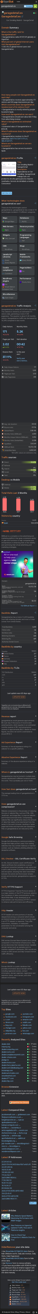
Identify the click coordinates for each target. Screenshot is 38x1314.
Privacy (22, 1312)
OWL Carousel (10, 238)
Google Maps (9, 221)
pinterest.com (10, 1034)
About (28, 1312)
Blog (17, 1312)
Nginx (7, 230)
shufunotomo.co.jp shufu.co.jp (14, 1133)
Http (19, 910)
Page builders (25, 268)
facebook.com (11, 1017)
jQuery (7, 260)
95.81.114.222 (7, 1183)
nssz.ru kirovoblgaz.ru (11, 1146)
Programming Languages (25, 236)
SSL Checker (19, 858)
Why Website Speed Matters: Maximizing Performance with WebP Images (22, 1218)
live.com (26, 1031)
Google (19, 837)
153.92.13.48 (6, 1170)
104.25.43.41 (7, 1193)
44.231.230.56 (7, 1167)
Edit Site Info (7, 193)
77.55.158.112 (6, 1180)
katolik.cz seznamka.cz (11, 1128)
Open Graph (9, 298)
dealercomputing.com (10, 1049)
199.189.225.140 (8, 1172)
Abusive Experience (19, 757)
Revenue (19, 716)
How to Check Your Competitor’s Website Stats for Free (23, 1237)
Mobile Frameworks (25, 256)
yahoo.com (27, 1028)
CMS (5, 246)
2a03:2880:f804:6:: (9, 1178)
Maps (5, 218)
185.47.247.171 (6, 141)
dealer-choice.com (9, 1057)
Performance (25, 279)
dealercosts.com (8, 1052)
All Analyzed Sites (8, 1312)
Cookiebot (8, 274)
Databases (24, 218)
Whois (19, 962)
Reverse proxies (27, 227)
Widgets (6, 235)
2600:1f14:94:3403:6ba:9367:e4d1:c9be (17, 1164)
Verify (19, 887)
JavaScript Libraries (7, 256)
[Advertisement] (19, 73)
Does (19, 805)
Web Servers (8, 227)
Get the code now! (19, 1282)
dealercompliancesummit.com (13, 1055)
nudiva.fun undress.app (11, 1136)
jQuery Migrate (10, 263)
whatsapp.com (28, 1034)
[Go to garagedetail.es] (22, 16)
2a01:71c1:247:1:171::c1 (18, 139)
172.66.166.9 (6, 1175)
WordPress (8, 249)
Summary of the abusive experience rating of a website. (18, 762)
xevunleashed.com (9, 1076)
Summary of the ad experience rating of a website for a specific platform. (16, 748)
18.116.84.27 (6, 1186)
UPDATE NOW (19, 697)
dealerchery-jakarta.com (11, 1065)
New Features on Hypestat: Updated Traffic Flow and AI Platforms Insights (21, 1227)
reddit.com (27, 1022)
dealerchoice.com (8, 1063)
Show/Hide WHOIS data (15, 1258)
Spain (6, 523)
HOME (18, 1)
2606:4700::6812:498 (10, 1196)
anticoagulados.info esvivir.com (15, 1130)
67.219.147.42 (7, 1162)
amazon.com (27, 1020)
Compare (29, 6)
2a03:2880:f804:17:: (9, 1199)
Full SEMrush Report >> (29, 606)
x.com (7, 1020)
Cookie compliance (8, 269)
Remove (9, 1263)
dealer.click (6, 1044)
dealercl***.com (8, 1078)
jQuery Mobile (26, 260)
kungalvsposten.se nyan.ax (13, 1120)
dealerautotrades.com (10, 1073)
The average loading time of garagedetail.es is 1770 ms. (18, 794)
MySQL (24, 221)
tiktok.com (9, 1022)
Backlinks (9, 613)
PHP (23, 241)
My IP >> (33, 1203)
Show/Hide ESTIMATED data (16, 1251)
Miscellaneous (9, 294)
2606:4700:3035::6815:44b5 (13, 1191)
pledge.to (5, 1060)
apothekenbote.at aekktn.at (13, 1138)
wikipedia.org (10, 1031)
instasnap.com (7, 1070)
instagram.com (28, 1017)
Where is (19, 772)
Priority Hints (26, 282)
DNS (19, 936)
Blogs (22, 246)
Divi (23, 271)
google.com (9, 1014)
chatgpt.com (10, 1028)
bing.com (8, 1025)
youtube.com (28, 1014)
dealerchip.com (7, 1081)
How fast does (19, 789)
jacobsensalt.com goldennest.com (16, 1114)
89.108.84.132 (7, 1188)
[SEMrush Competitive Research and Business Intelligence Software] (11, 531)
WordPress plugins (7, 280)
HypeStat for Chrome (20, 1102)
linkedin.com (27, 1025)
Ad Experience (19, 742)
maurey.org (6, 1047)
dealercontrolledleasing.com (12, 1068)
